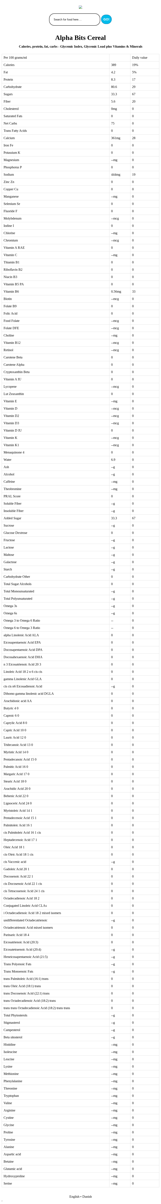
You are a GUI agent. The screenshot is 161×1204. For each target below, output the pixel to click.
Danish (87, 1196)
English (74, 1196)
